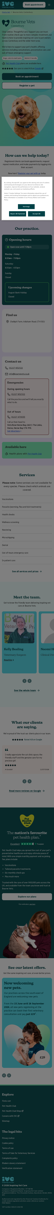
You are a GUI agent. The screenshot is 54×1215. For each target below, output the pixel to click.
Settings (26, 206)
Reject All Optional (17, 214)
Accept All (36, 214)
